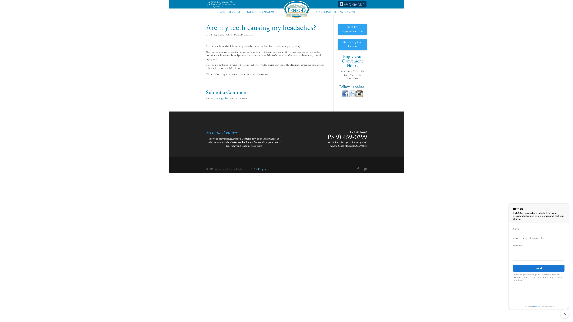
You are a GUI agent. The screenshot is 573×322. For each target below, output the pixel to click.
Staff (210, 34)
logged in (223, 98)
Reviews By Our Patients (352, 44)
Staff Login (260, 169)
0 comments (247, 34)
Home (221, 12)
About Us (234, 12)
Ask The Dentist (233, 34)
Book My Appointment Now (352, 29)
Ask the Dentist (326, 12)
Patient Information (261, 12)
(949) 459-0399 (354, 4)
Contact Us (347, 12)
